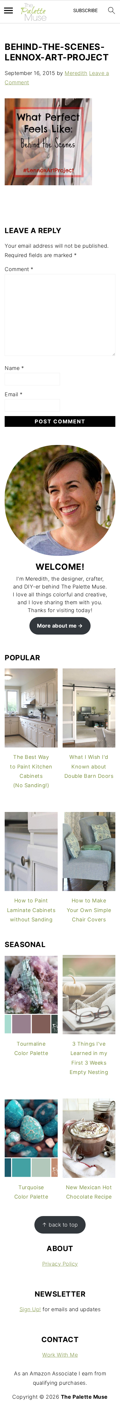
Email (14, 394)
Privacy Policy (60, 1264)
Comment (19, 269)
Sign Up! (30, 1309)
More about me (57, 626)
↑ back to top (60, 1225)
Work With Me (60, 1355)
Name (14, 368)
